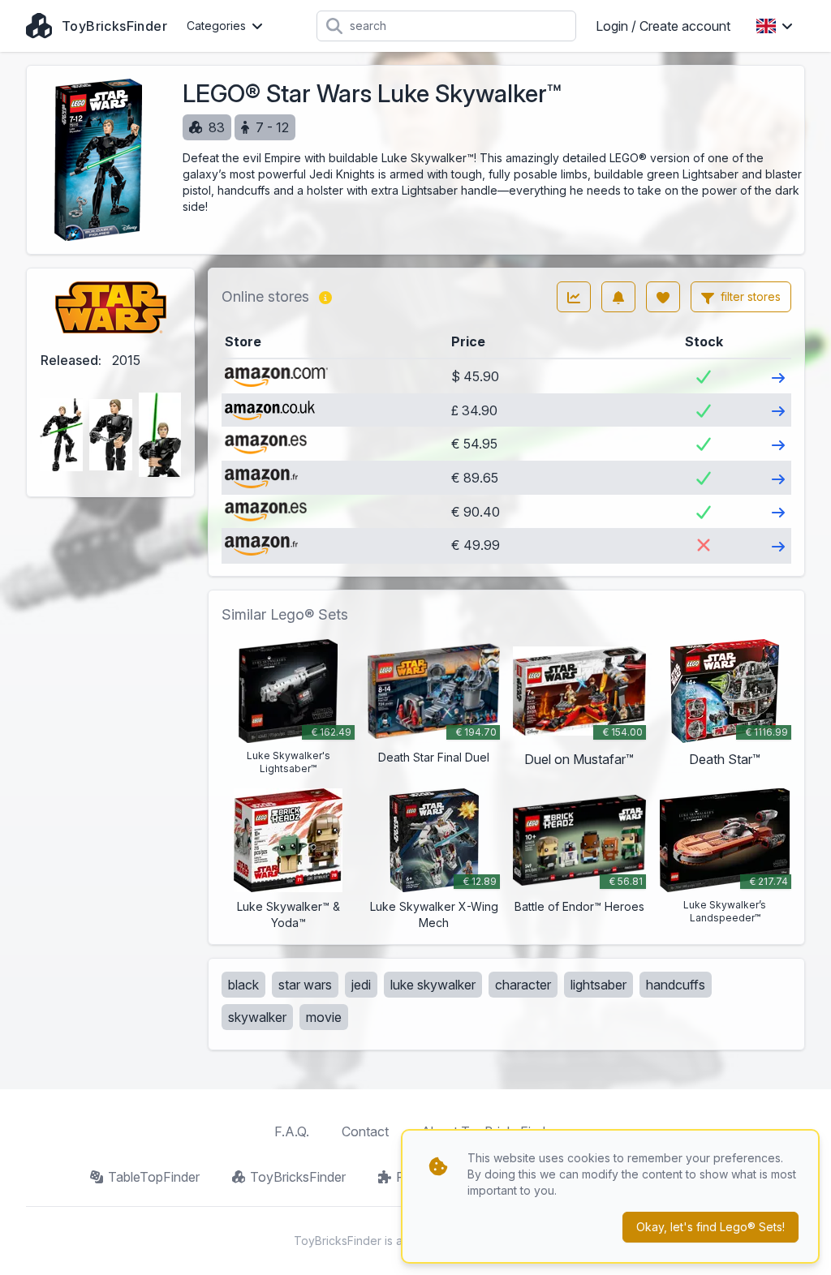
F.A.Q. (291, 1131)
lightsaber (598, 985)
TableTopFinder (154, 1177)
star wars (305, 985)
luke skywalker (433, 985)
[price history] (574, 296)
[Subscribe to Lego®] (618, 296)
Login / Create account (663, 26)
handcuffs (675, 985)
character (523, 985)
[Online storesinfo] (325, 296)
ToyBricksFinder (298, 1177)
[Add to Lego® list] (663, 296)
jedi (361, 985)
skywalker (257, 1017)
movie (324, 1017)
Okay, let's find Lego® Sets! (710, 1227)
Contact (365, 1131)
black (243, 985)
